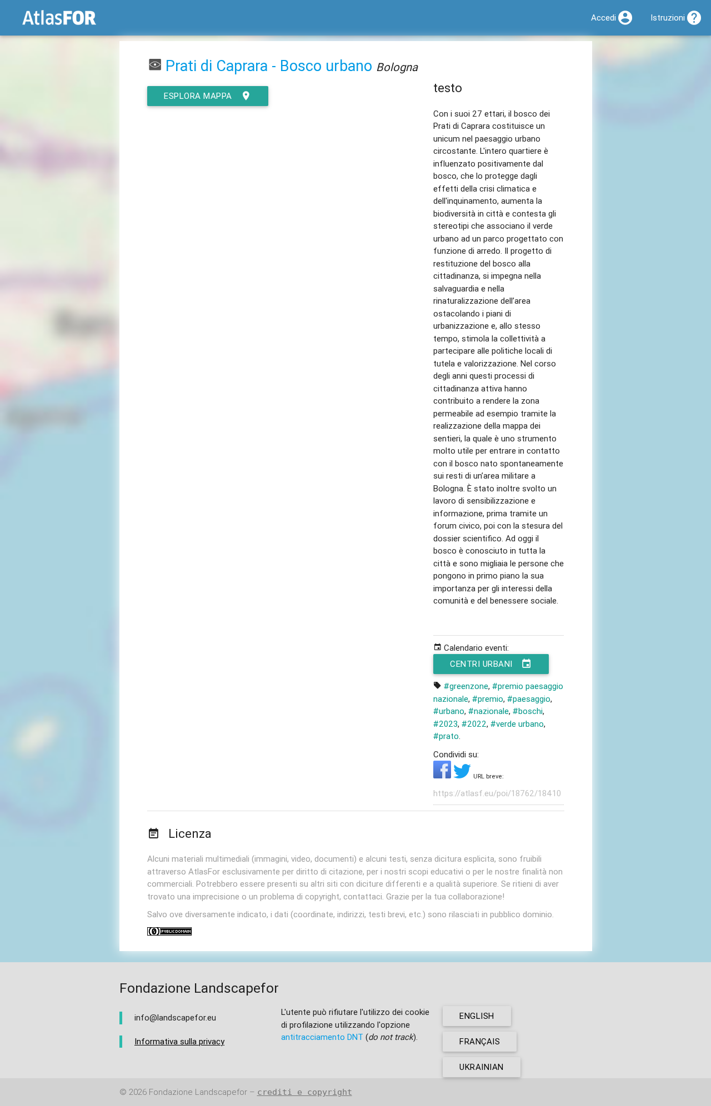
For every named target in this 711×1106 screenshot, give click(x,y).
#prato (446, 736)
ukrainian (481, 1067)
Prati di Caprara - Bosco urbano (269, 66)
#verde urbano (517, 723)
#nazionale (488, 711)
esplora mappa (198, 96)
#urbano (448, 711)
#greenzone (466, 686)
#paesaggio (528, 698)
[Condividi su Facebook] (443, 775)
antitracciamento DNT (322, 1037)
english (476, 1016)
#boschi (528, 711)
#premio (487, 698)
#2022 (474, 723)
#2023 (445, 723)
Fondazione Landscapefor (198, 1092)
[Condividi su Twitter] (463, 775)
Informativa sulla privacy (179, 1041)
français (479, 1041)
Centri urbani (481, 663)
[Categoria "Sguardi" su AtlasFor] (155, 66)
